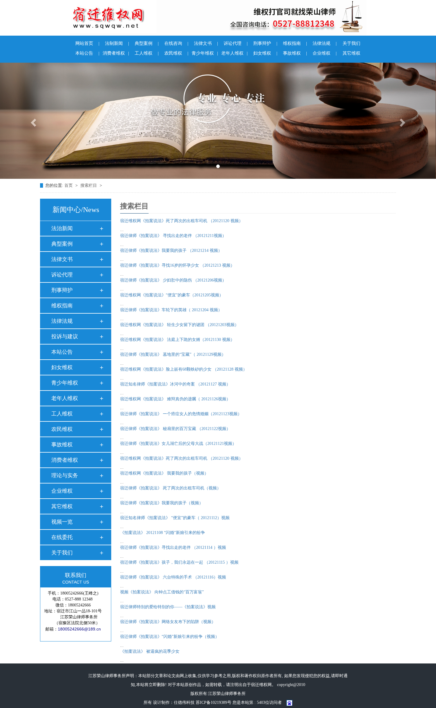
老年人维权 (234, 53)
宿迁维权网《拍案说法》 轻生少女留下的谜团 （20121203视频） (179, 325)
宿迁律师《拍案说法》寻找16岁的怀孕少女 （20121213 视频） (177, 265)
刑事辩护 (265, 43)
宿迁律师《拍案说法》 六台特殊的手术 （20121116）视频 (173, 577)
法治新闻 (62, 228)
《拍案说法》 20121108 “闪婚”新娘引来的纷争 (162, 532)
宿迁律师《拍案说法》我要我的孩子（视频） (161, 503)
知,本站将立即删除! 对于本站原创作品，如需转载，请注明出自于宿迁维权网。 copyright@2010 (218, 684)
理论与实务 (64, 475)
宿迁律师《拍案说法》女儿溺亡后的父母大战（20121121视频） (178, 443)
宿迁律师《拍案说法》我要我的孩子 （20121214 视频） (171, 250)
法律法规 (325, 43)
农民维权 (176, 53)
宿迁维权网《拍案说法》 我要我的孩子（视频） (164, 473)
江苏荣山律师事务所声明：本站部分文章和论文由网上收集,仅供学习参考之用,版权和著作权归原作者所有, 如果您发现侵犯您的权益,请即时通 (218, 676)
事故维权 (295, 53)
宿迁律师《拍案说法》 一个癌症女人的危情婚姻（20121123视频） (181, 414)
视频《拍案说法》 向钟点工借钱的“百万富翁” (162, 592)
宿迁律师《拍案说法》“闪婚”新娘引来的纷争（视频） (169, 636)
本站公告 (87, 53)
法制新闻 (117, 43)
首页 (69, 185)
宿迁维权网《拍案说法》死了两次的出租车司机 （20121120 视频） (181, 221)
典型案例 (147, 43)
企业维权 (325, 53)
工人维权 (147, 53)
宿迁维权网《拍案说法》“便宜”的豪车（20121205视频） (171, 295)
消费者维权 (116, 53)
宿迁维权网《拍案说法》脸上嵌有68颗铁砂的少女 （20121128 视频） (183, 369)
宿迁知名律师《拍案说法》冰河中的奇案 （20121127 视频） (175, 384)
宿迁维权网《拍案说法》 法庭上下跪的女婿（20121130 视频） (177, 339)
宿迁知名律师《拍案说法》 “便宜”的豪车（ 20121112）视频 (175, 518)
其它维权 (351, 53)
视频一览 (62, 522)
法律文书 (206, 43)
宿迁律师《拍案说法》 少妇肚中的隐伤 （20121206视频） (173, 280)
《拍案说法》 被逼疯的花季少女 (149, 651)
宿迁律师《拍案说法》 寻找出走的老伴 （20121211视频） (173, 235)
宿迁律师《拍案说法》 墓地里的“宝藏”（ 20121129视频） (173, 354)
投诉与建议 (64, 336)
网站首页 (87, 43)
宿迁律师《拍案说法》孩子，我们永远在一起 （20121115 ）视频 (179, 562)
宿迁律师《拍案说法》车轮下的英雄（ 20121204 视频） (171, 310)
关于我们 (351, 43)
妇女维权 (265, 53)
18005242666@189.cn (79, 629)
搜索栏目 (88, 185)
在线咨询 (176, 43)
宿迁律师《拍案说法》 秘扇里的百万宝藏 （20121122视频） (175, 428)
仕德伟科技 (184, 702)
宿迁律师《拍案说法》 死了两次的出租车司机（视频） (170, 488)
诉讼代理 (236, 43)
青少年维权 (205, 53)
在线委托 (62, 537)
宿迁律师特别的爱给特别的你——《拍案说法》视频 (168, 607)
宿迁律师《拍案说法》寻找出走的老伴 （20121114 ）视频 (173, 547)
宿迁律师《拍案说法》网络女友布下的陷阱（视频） (168, 622)
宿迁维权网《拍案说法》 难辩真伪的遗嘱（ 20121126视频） (175, 399)
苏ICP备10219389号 (213, 702)
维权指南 (295, 43)
